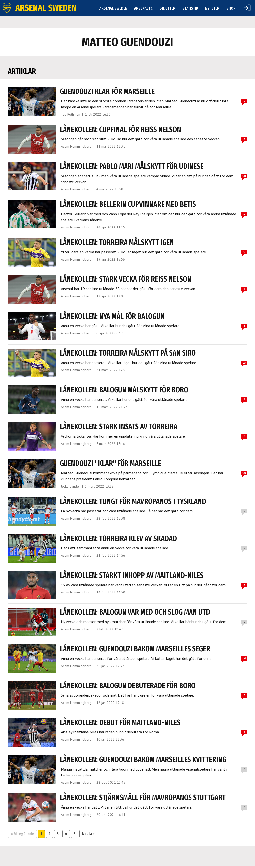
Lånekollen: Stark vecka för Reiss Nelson (125, 279)
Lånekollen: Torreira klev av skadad (118, 538)
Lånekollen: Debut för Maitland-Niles (120, 722)
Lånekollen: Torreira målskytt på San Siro (128, 353)
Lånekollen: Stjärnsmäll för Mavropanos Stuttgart (143, 797)
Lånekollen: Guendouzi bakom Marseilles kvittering (143, 759)
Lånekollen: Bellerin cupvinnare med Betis (128, 204)
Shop (231, 8)
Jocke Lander (70, 486)
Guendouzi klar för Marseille (107, 91)
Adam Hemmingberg (76, 146)
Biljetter (167, 8)
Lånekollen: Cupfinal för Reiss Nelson (120, 129)
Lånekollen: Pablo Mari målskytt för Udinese (131, 166)
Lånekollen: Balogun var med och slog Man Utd (135, 612)
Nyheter (212, 8)
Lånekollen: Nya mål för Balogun (112, 316)
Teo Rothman (70, 114)
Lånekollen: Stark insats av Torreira (118, 426)
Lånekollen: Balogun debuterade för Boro (127, 685)
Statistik (190, 8)
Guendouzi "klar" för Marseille (110, 463)
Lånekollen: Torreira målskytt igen (117, 242)
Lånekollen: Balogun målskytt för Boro (124, 389)
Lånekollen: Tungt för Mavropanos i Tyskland (133, 501)
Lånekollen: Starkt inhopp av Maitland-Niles (131, 575)
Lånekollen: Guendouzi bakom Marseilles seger (135, 648)
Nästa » (88, 833)
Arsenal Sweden (113, 8)
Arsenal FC (143, 8)
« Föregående (22, 833)
